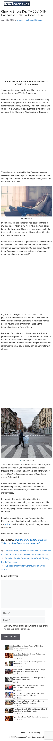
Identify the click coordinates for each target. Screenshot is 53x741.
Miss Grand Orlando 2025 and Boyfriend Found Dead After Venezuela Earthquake (30, 710)
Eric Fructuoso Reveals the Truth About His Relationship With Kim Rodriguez (28, 702)
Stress (45, 554)
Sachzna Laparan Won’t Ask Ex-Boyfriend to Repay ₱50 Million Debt (29, 679)
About (15, 732)
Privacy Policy (34, 732)
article (7, 524)
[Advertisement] (26, 52)
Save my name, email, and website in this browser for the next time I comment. (27, 627)
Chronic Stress (11, 551)
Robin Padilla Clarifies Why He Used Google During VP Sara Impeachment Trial (29, 671)
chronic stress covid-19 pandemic (35, 551)
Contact (23, 732)
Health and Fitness (33, 20)
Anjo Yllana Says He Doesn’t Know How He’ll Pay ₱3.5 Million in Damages (29, 686)
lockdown (36, 554)
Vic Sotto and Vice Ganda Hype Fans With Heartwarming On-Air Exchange (28, 694)
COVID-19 (6, 554)
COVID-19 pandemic (21, 554)
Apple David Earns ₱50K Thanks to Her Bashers (30, 717)
